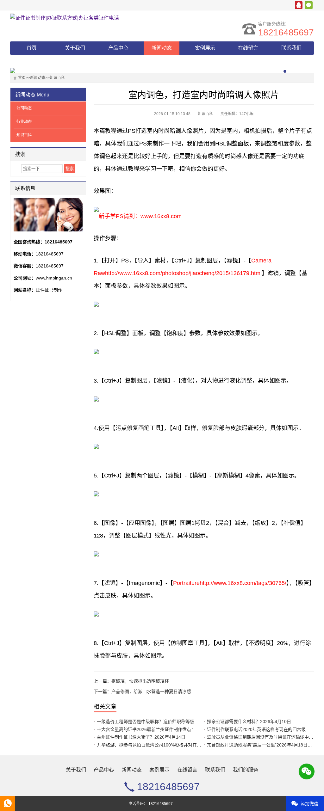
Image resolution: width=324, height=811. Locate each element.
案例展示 (205, 48)
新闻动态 (162, 48)
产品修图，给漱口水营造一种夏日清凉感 (151, 691)
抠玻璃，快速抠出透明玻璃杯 (140, 681)
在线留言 (248, 48)
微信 (309, 5)
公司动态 (24, 108)
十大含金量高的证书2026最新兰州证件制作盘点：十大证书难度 (159, 729)
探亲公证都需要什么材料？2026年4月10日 (249, 721)
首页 (32, 48)
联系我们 (291, 48)
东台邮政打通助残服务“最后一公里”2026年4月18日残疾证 (264, 744)
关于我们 (75, 48)
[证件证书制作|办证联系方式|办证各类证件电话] (65, 18)
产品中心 (118, 48)
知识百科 (57, 78)
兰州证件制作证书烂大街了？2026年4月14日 (141, 737)
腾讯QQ (298, 5)
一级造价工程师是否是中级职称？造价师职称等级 (145, 721)
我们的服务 (31, 61)
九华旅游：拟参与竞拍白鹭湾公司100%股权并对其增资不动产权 (160, 744)
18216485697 (286, 32)
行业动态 (24, 122)
